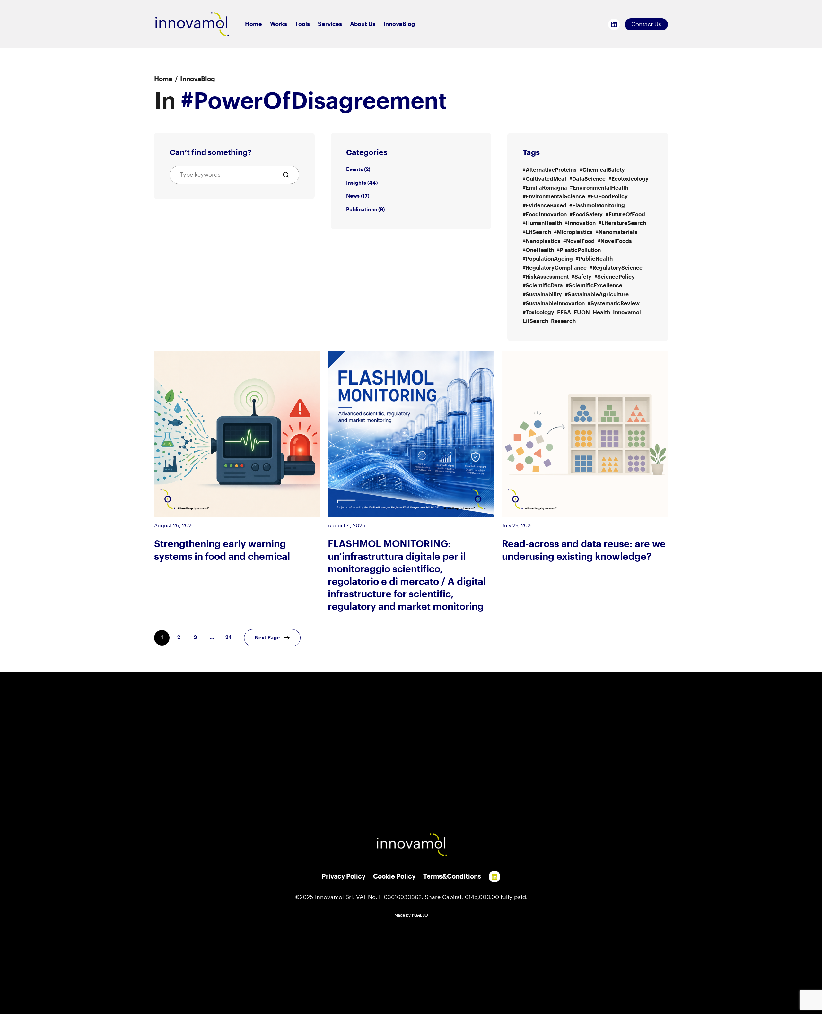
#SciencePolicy (614, 277)
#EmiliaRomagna (545, 188)
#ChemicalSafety (602, 170)
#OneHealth (538, 250)
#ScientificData (543, 285)
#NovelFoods (615, 241)
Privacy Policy (343, 876)
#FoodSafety (586, 214)
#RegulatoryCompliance (555, 268)
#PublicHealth (594, 259)
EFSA (564, 312)
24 (228, 637)
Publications (361, 209)
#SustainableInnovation (554, 303)
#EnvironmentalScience (554, 196)
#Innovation (580, 223)
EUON (582, 312)
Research (563, 321)
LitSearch (535, 321)
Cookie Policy (394, 876)
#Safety (581, 277)
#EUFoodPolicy (608, 196)
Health (601, 312)
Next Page (267, 637)
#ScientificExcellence (594, 285)
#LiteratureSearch (622, 223)
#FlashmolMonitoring (597, 205)
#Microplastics (573, 232)
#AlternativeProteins (550, 170)
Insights (356, 183)
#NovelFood (579, 241)
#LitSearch (537, 232)
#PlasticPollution (579, 250)
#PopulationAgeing (548, 259)
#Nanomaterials (616, 232)
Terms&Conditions (452, 876)
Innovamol (627, 312)
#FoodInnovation (545, 214)
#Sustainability (542, 294)
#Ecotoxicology (628, 179)
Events (354, 169)
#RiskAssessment (546, 277)
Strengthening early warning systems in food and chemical (222, 551)
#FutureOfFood (625, 214)
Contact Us (646, 24)
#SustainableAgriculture (597, 294)
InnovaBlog (197, 79)
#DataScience (587, 179)
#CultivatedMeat (544, 179)
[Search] (288, 175)
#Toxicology (538, 312)
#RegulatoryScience (616, 268)
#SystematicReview (614, 303)
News (353, 196)
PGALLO (420, 915)
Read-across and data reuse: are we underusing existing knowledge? (584, 551)
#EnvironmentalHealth (599, 188)
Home (163, 79)
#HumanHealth (542, 223)
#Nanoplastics (541, 241)
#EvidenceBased (544, 205)
